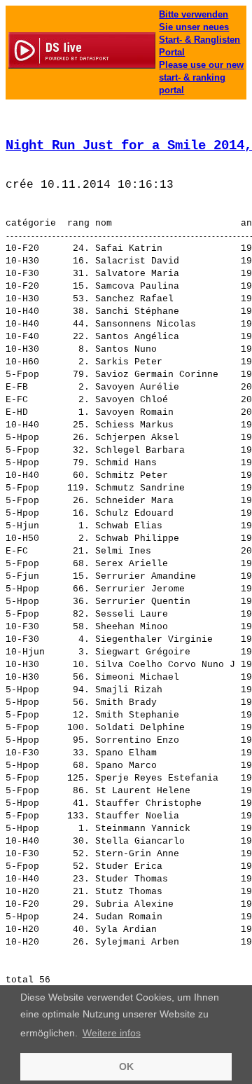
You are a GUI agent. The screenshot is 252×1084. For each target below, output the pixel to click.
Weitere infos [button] (112, 1032)
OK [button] (126, 1066)
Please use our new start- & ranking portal (201, 77)
